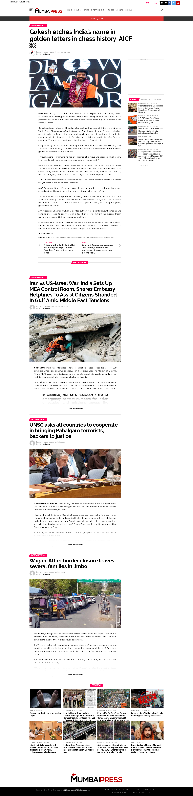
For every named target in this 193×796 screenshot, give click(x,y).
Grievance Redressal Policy (124, 793)
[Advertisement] (146, 78)
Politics (78, 10)
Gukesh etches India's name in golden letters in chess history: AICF (87, 237)
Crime (86, 10)
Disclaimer (135, 790)
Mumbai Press (44, 54)
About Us (116, 790)
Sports (119, 10)
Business (110, 10)
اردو (155, 3)
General (128, 10)
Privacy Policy (149, 790)
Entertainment (97, 10)
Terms (125, 790)
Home (69, 10)
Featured (55, 237)
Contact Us (144, 793)
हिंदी (147, 3)
